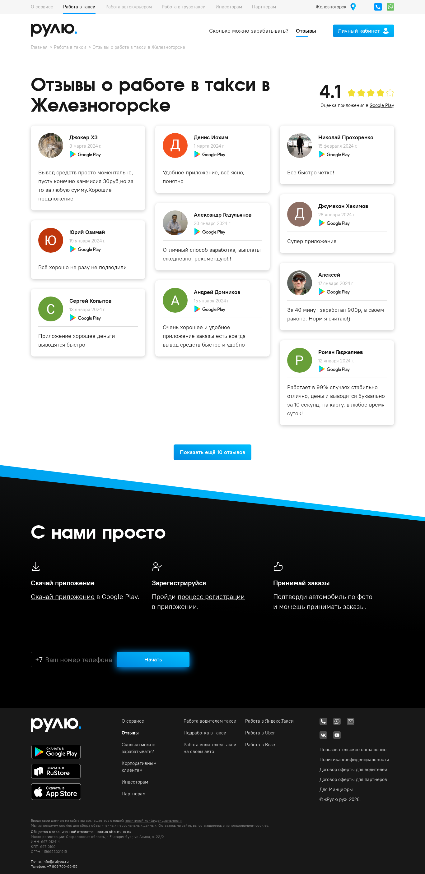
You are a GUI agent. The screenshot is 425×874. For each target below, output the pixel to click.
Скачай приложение (63, 596)
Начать (153, 659)
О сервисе (42, 7)
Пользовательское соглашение (353, 749)
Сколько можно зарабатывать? (248, 30)
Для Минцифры (336, 789)
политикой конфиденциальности (153, 820)
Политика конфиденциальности (354, 759)
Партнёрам (264, 7)
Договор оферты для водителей (353, 769)
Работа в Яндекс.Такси (269, 721)
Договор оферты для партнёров (353, 779)
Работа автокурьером (128, 7)
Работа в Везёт (261, 745)
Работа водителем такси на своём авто (210, 748)
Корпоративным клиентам (139, 766)
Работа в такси (79, 7)
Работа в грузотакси (184, 7)
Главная (39, 47)
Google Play (382, 105)
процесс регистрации (211, 596)
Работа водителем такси (210, 721)
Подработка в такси (205, 733)
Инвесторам (229, 7)
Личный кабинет (359, 30)
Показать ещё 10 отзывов (212, 452)
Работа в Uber (260, 733)
